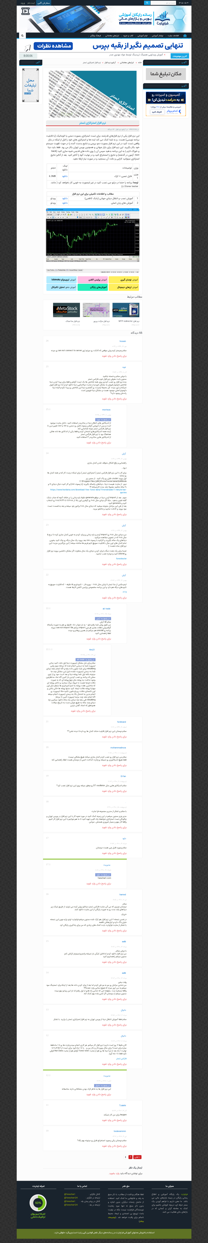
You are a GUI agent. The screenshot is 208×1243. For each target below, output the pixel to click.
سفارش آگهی (43, 2)
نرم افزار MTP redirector (129, 321)
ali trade (106, 609)
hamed (123, 894)
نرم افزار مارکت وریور (101, 321)
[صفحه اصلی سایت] (185, 36)
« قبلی (137, 1157)
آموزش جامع (63, 287)
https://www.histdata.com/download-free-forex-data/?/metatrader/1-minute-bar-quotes (88, 491)
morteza (106, 410)
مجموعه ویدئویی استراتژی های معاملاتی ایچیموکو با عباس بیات (133, 56)
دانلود (64, 176)
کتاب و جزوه (128, 35)
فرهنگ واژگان (95, 35)
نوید (124, 367)
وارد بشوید (114, 1173)
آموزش (129, 279)
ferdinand (121, 722)
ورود (23, 2)
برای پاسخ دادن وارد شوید (114, 356)
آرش (124, 453)
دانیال (123, 1010)
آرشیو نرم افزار (120, 129)
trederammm (120, 1131)
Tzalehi (122, 1105)
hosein (123, 341)
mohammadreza (118, 748)
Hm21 (92, 650)
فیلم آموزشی (142, 35)
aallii (124, 941)
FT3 (124, 592)
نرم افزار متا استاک (73, 321)
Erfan (123, 776)
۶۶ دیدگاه (111, 129)
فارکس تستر (121, 1058)
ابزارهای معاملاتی (112, 35)
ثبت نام (31, 2)
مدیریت (106, 865)
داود (124, 838)
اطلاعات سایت (173, 35)
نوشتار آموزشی (157, 35)
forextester (121, 558)
